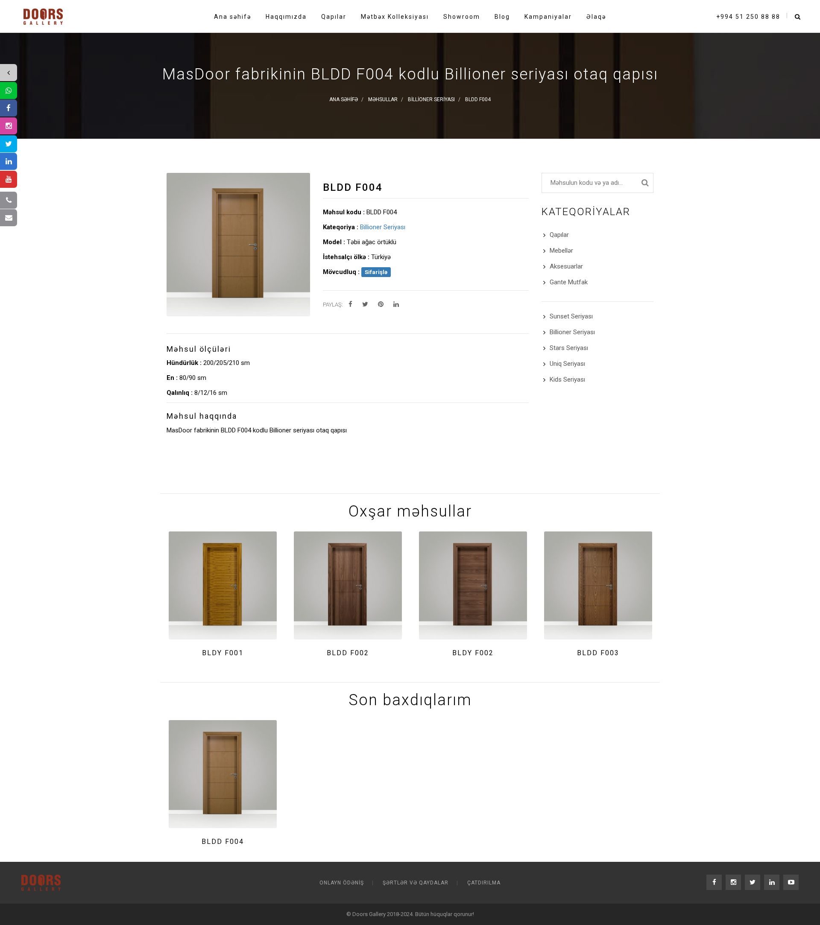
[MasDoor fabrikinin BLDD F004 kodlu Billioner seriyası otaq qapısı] (223, 774)
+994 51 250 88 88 (748, 16)
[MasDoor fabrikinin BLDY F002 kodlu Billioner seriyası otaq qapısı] (473, 585)
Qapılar (559, 235)
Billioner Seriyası (382, 227)
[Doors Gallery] (43, 14)
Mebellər (561, 250)
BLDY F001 (222, 653)
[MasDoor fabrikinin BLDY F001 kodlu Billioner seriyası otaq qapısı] (223, 585)
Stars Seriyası (569, 348)
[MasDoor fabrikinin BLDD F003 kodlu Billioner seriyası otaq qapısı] (598, 585)
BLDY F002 (473, 653)
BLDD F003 (598, 653)
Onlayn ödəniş (341, 883)
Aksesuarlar (566, 266)
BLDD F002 (348, 653)
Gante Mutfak (569, 282)
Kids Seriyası (567, 379)
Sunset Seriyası (571, 316)
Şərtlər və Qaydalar (415, 883)
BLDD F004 (223, 841)
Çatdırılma (484, 883)
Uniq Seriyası (567, 364)
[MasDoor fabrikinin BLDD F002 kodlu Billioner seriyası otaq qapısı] (348, 585)
